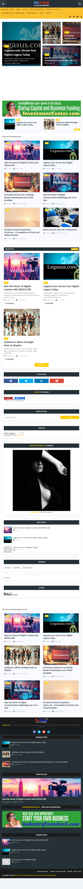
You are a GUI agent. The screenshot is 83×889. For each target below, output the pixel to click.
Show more (74, 249)
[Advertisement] (41, 82)
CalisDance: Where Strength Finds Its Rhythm (51, 37)
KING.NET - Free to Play (53, 9)
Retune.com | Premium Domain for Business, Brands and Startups (35, 875)
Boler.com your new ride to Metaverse (60, 230)
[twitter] (74, 17)
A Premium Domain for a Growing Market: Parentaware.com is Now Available (71, 37)
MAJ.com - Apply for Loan (57, 871)
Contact (18, 9)
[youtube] (77, 17)
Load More (41, 365)
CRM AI (48, 13)
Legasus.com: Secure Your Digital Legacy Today (20, 52)
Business (7, 568)
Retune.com (4, 9)
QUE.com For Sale (42, 871)
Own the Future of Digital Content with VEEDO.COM (21, 164)
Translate (20, 435)
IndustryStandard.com (37, 445)
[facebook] (70, 17)
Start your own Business (37, 9)
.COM (6, 283)
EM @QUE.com (10, 300)
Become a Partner (32, 13)
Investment (16, 568)
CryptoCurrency (27, 568)
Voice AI (41, 13)
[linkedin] (81, 17)
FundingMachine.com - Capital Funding (13, 13)
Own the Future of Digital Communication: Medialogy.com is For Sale (61, 59)
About (12, 9)
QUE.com (37, 392)
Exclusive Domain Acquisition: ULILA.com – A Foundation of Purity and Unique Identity (21, 232)
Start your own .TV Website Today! (25, 547)
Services (25, 9)
